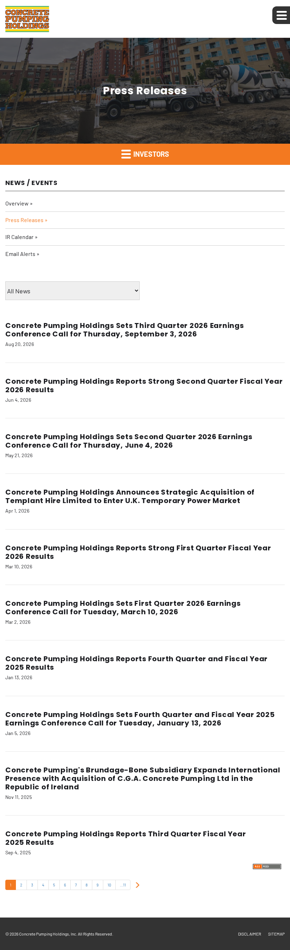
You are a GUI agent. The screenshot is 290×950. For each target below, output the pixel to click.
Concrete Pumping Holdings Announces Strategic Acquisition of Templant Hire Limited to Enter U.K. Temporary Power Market (130, 496)
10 (109, 885)
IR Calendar (19, 236)
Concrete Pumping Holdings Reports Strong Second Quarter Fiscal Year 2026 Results (144, 385)
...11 (123, 885)
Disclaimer (249, 934)
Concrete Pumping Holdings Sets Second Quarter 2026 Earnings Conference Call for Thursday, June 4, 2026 (128, 441)
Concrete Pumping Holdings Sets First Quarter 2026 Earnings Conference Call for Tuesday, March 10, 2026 (123, 607)
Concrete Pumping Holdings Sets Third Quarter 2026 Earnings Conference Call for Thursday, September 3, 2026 (124, 330)
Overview (17, 203)
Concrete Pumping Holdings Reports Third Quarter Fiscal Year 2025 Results (125, 838)
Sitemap (276, 934)
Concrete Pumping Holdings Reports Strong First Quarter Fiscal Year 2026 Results (138, 552)
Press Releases (24, 219)
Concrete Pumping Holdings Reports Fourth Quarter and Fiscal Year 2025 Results (136, 663)
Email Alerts (20, 253)
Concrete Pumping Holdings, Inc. (48, 933)
